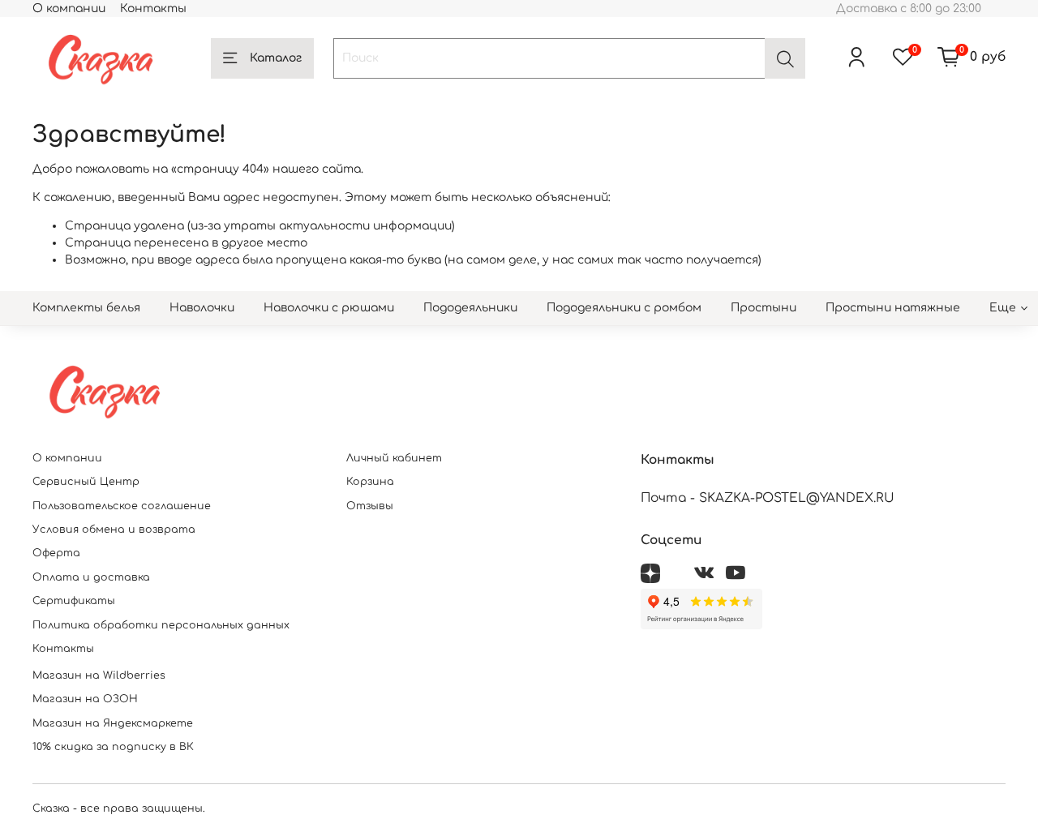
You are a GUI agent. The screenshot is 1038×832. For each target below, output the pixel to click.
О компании (68, 8)
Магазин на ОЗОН (85, 699)
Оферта (56, 553)
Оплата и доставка (91, 577)
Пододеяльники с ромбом (624, 308)
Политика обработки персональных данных (161, 625)
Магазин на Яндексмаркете (112, 723)
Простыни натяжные (893, 308)
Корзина (370, 481)
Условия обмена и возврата (113, 529)
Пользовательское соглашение (121, 506)
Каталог (276, 58)
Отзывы (369, 506)
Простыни (763, 308)
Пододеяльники (470, 308)
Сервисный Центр (85, 481)
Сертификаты (73, 601)
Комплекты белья (86, 308)
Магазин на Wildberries (98, 675)
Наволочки (201, 308)
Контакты (153, 8)
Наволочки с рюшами (329, 308)
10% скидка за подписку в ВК (113, 747)
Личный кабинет (394, 458)
